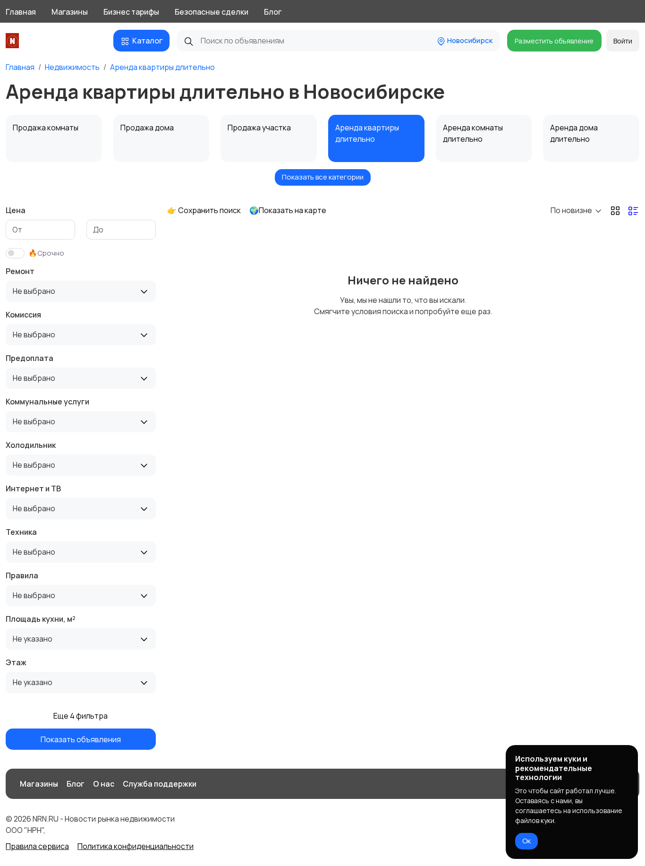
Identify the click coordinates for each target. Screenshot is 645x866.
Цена (15, 210)
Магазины (69, 12)
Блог (272, 12)
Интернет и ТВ (33, 488)
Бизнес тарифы (131, 12)
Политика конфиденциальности (135, 846)
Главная (21, 12)
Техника (21, 532)
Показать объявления (81, 739)
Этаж (16, 662)
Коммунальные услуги (47, 401)
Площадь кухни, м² (41, 619)
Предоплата (29, 358)
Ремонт (20, 271)
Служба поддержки (159, 784)
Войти (622, 40)
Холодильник (31, 445)
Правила (22, 575)
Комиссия (23, 314)
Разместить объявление (554, 40)
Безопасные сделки (211, 12)
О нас (103, 784)
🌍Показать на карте (287, 210)
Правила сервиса (37, 846)
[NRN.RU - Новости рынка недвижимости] (14, 40)
